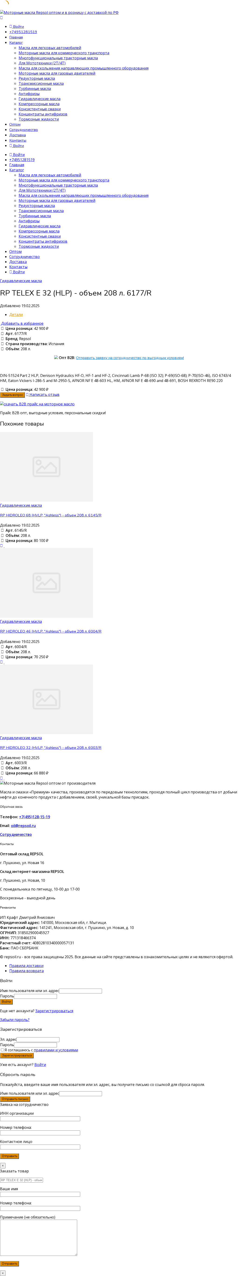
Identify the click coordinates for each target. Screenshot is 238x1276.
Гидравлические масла (39, 98)
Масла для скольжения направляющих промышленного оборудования (84, 68)
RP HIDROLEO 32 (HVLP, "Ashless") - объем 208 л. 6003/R (50, 747)
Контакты (17, 140)
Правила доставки (26, 965)
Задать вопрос (12, 395)
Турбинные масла (35, 88)
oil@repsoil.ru (23, 825)
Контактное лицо (16, 1141)
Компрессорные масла (39, 103)
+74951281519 (23, 32)
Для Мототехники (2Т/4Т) (42, 63)
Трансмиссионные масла (41, 83)
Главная (16, 37)
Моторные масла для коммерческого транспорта (64, 52)
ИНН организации (17, 1113)
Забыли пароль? (15, 1019)
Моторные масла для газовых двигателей (57, 73)
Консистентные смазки (40, 108)
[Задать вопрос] (1, 545)
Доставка (17, 135)
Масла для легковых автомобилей (50, 47)
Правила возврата (26, 970)
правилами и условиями (56, 1050)
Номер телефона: (16, 1127)
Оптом (14, 124)
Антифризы (29, 93)
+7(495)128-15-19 (34, 816)
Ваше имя (9, 1188)
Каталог (16, 42)
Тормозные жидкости (39, 119)
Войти (40, 1064)
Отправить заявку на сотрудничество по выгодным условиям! (130, 357)
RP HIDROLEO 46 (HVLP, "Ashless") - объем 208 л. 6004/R (50, 631)
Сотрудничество (23, 129)
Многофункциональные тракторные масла (58, 57)
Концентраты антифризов (43, 114)
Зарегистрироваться (54, 1010)
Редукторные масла (37, 78)
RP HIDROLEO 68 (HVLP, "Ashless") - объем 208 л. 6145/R (50, 515)
